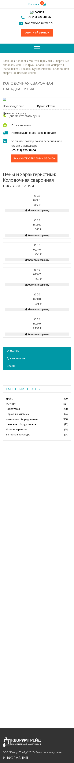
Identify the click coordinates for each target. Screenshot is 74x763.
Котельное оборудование (22, 419)
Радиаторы (13, 409)
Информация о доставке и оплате (33, 132)
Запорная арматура (18, 434)
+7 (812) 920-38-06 (38, 17)
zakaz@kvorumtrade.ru (39, 23)
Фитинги (11, 403)
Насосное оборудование (21, 424)
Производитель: (13, 106)
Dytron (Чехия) (46, 106)
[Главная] (37, 12)
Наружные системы (17, 414)
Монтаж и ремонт (16, 429)
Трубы (9, 398)
